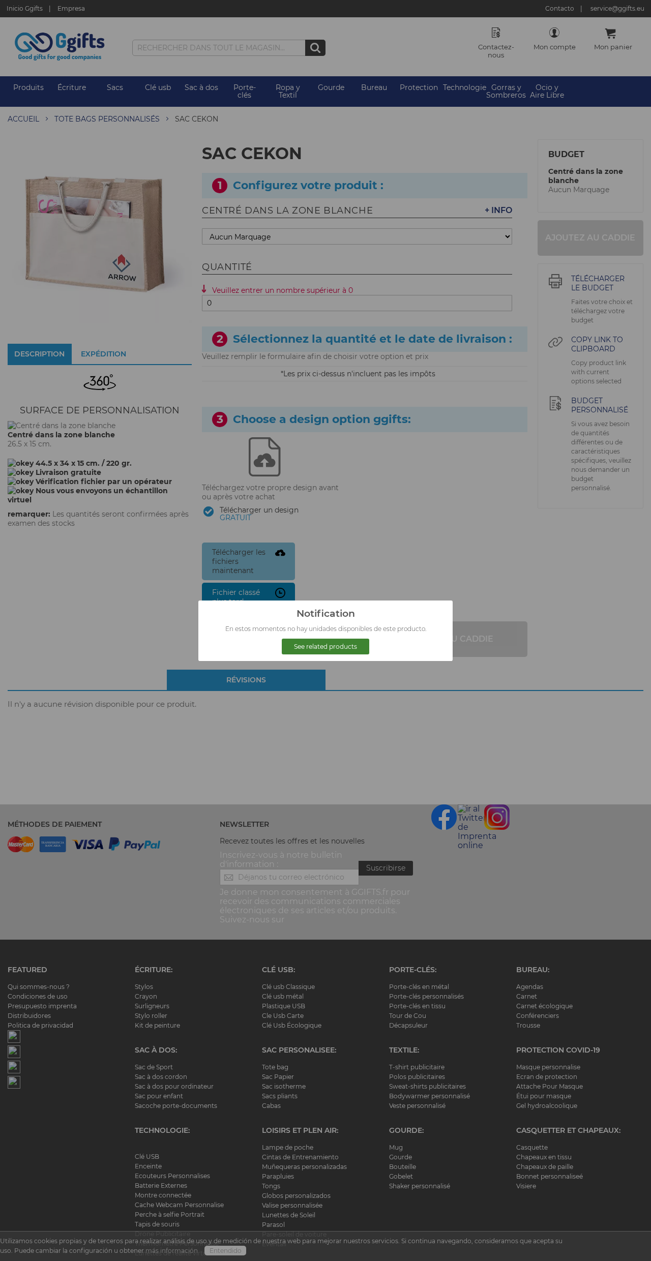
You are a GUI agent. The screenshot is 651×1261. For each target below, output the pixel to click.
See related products (325, 646)
